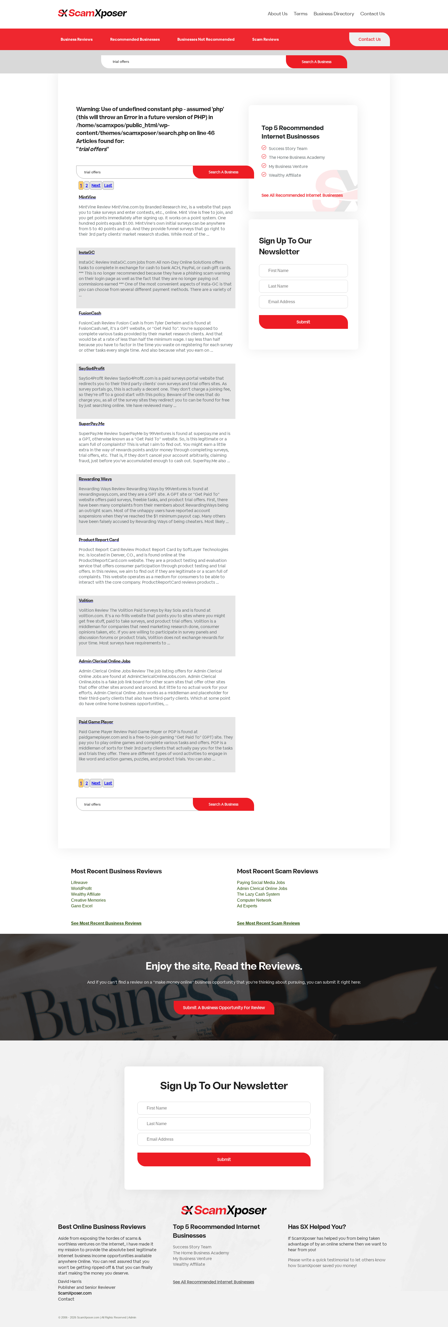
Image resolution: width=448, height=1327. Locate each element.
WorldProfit (81, 888)
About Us (278, 14)
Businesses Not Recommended (206, 39)
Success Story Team (288, 148)
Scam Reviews (265, 39)
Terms (300, 14)
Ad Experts (247, 906)
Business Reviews (77, 39)
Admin (132, 1317)
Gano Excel (82, 906)
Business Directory (334, 14)
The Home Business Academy (297, 157)
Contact (66, 1299)
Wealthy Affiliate (285, 175)
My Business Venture (288, 166)
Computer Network (254, 900)
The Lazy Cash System (258, 894)
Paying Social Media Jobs (261, 882)
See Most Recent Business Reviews (106, 923)
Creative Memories (88, 900)
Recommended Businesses (135, 39)
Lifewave (79, 882)
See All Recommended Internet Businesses (302, 195)
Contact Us (372, 14)
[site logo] (92, 14)
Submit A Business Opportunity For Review (224, 1007)
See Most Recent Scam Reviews (268, 923)
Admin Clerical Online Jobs (262, 888)
